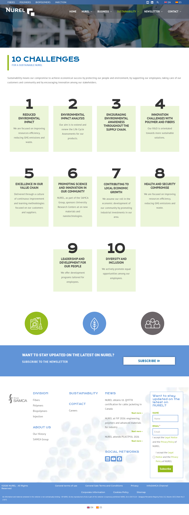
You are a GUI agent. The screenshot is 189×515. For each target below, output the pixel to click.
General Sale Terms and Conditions (104, 485)
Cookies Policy (121, 492)
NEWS (110, 393)
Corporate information (93, 492)
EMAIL (156, 425)
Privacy (135, 485)
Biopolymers (43, 2)
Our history (39, 434)
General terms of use (66, 485)
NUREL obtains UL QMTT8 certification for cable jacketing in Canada (123, 404)
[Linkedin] (152, 2)
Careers (73, 410)
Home (72, 11)
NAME (156, 412)
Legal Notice (171, 437)
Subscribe (165, 468)
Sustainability (126, 11)
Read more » (137, 413)
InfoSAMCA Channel (157, 485)
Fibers (11, 2)
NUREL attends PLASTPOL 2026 (122, 436)
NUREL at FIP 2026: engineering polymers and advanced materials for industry (123, 423)
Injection (60, 2)
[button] (157, 2)
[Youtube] (147, 2)
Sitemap (141, 492)
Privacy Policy (167, 441)
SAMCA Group (41, 439)
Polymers (25, 2)
